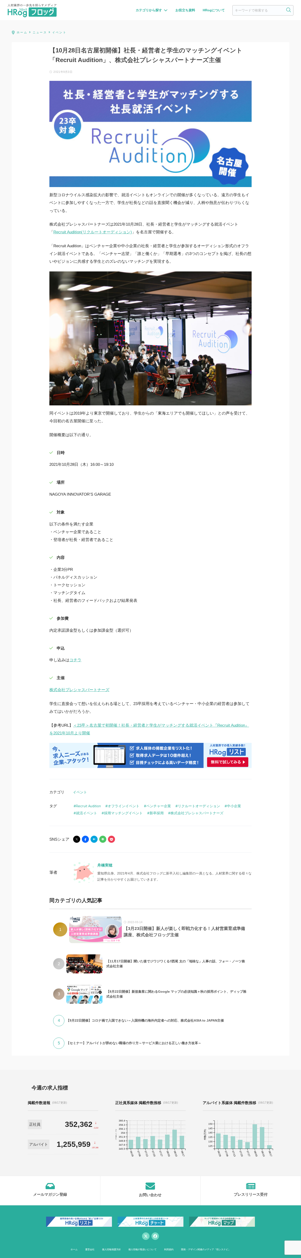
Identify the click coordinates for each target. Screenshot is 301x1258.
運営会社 (90, 1249)
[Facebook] (155, 1236)
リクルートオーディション (199, 806)
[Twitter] (146, 1236)
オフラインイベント (123, 806)
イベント (80, 792)
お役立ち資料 (185, 10)
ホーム (74, 1249)
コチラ (75, 660)
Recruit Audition (88, 806)
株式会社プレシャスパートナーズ (79, 690)
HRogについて (214, 10)
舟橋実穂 (104, 865)
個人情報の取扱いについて (142, 1249)
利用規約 (169, 1249)
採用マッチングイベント (123, 813)
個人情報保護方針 (111, 1249)
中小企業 (234, 806)
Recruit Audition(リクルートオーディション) (92, 232)
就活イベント (86, 813)
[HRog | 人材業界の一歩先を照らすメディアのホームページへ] (32, 10)
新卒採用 (157, 813)
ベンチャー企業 (158, 806)
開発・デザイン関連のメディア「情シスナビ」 (205, 1249)
